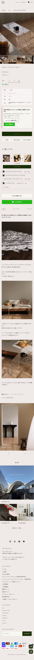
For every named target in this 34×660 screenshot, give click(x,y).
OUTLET (4, 623)
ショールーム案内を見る (11, 120)
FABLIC (4, 615)
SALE (3, 620)
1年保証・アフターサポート (9, 599)
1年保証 (10, 102)
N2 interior (5, 72)
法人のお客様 (6, 574)
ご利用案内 (5, 584)
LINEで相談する (9, 124)
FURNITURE (6, 610)
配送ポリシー (6, 589)
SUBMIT (27, 633)
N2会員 (4, 571)
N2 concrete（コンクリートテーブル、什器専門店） (17, 579)
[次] (25, 453)
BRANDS (5, 618)
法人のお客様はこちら (17, 196)
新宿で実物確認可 (27, 140)
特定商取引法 (6, 596)
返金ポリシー (6, 591)
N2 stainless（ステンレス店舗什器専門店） (14, 576)
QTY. (3, 80)
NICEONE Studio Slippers (15, 175)
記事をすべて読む (17, 528)
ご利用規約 (5, 586)
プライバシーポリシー (8, 594)
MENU (17, 2)
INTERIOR (5, 613)
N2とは (4, 569)
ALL (9, 10)
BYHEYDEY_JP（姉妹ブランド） (11, 581)
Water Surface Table (13, 171)
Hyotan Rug (10, 183)
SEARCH (23, 2)
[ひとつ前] (9, 453)
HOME (3, 10)
